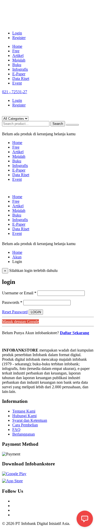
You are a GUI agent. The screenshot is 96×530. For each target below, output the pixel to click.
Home (17, 46)
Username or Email (19, 293)
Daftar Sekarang (74, 333)
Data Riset (20, 78)
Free (15, 51)
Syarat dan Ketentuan (29, 420)
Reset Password (15, 312)
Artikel (18, 55)
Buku (16, 65)
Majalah (18, 60)
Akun (17, 257)
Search (57, 124)
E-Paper (18, 74)
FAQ (16, 429)
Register (19, 37)
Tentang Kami (23, 411)
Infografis (20, 69)
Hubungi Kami (24, 416)
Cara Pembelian (25, 425)
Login (17, 33)
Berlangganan (23, 434)
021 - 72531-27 (14, 92)
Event (17, 83)
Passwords (12, 302)
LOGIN (36, 312)
